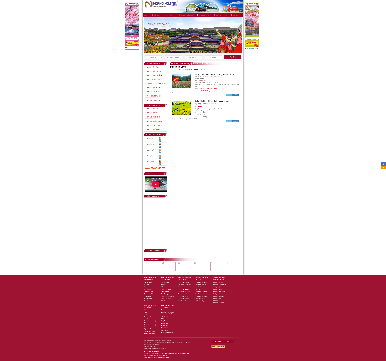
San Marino (164, 330)
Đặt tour (229, 95)
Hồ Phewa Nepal (200, 298)
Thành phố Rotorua (218, 289)
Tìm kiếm (233, 57)
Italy (162, 318)
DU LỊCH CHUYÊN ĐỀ (205, 15)
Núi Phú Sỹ (147, 284)
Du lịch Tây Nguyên (154, 125)
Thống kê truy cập (221, 341)
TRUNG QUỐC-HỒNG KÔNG (156, 83)
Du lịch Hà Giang (211, 64)
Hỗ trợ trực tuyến (153, 134)
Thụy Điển (164, 321)
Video (148, 174)
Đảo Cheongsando (166, 301)
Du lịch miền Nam (153, 129)
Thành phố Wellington (219, 291)
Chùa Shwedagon (200, 301)
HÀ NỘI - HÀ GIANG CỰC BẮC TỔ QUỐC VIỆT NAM (214, 75)
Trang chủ (147, 15)
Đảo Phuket (199, 287)
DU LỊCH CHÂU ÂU (153, 88)
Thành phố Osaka (149, 287)
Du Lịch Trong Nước (169, 15)
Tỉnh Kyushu (147, 301)
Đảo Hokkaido (148, 298)
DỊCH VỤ (218, 15)
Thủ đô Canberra (183, 287)
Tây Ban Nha (164, 316)
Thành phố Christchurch (219, 284)
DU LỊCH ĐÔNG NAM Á (154, 71)
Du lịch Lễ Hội (152, 109)
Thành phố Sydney (183, 282)
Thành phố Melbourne (184, 289)
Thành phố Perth (183, 296)
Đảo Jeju (163, 284)
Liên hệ (235, 15)
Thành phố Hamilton (218, 296)
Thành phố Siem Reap (202, 296)
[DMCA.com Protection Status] (218, 346)
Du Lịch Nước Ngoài (187, 15)
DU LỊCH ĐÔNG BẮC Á (154, 75)
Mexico (146, 312)
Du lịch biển (152, 113)
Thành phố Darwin (183, 298)
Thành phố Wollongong (184, 284)
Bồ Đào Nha (164, 323)
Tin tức (228, 15)
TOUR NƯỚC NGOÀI (153, 64)
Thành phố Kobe (148, 291)
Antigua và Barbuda (149, 333)
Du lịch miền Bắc (153, 117)
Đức (162, 310)
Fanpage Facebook (153, 251)
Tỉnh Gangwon (165, 291)
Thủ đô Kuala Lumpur (201, 294)
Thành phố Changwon (167, 296)
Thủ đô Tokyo (148, 282)
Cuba (145, 314)
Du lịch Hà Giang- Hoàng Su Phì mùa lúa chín (212, 101)
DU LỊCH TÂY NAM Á (154, 79)
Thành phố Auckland (218, 282)
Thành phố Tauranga (218, 302)
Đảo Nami (164, 287)
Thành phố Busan (166, 289)
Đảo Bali (198, 289)
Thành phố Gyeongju (167, 298)
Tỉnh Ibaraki (147, 296)
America (146, 310)
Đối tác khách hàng (152, 259)
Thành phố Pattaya (201, 284)
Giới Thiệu (157, 15)
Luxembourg (164, 328)
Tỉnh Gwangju (165, 294)
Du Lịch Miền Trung (154, 121)
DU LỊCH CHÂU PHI (153, 100)
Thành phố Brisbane (184, 291)
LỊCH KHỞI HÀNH (153, 67)
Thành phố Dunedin (218, 294)
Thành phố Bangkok (201, 282)
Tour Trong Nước (153, 105)
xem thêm (235, 95)
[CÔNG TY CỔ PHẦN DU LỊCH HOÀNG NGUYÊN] (229, 5)
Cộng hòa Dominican (150, 329)
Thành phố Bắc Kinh (201, 291)
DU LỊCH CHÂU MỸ (153, 92)
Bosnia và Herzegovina (167, 332)
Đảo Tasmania (182, 301)
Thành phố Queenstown (219, 287)
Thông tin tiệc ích (153, 196)
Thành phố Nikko (149, 294)
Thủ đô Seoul (165, 282)
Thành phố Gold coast (184, 294)
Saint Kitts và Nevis (149, 331)
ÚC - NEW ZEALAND (154, 96)
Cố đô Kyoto (147, 289)
